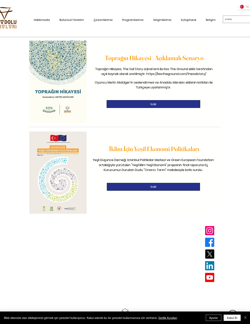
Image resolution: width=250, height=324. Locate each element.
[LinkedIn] (209, 265)
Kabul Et (232, 318)
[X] (209, 254)
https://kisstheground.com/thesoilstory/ (176, 74)
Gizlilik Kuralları (167, 318)
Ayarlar (213, 318)
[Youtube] (209, 277)
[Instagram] (209, 230)
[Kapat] (245, 318)
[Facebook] (209, 242)
